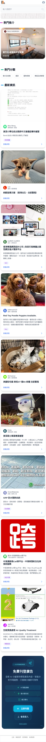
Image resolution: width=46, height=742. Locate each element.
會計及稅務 (7, 76)
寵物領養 (27, 76)
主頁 (13, 737)
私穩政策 (31, 737)
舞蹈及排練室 (39, 76)
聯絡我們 (18, 737)
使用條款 (25, 737)
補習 (17, 76)
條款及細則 (23, 724)
